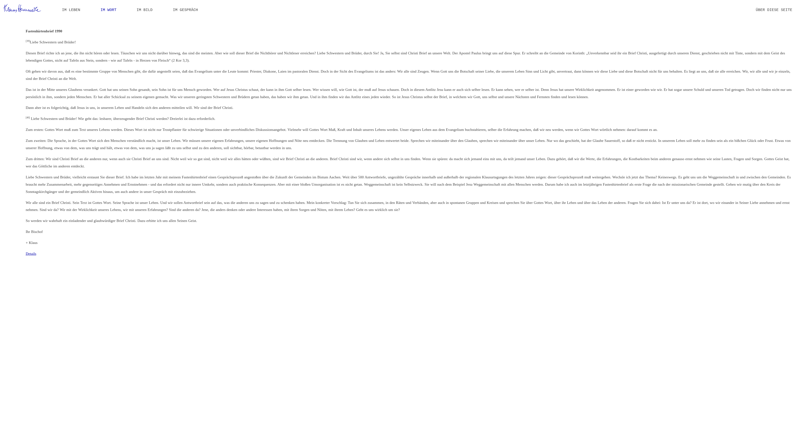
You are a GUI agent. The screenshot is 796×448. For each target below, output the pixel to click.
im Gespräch (185, 10)
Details (31, 254)
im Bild (145, 10)
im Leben (71, 10)
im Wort (108, 10)
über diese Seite (774, 10)
